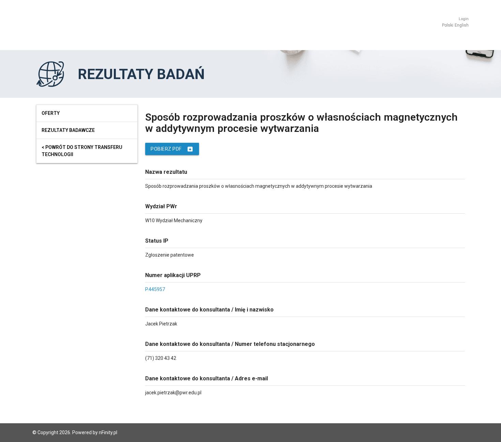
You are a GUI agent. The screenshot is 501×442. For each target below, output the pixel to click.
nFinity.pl (108, 432)
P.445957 (155, 289)
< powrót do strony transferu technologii (82, 150)
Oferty (51, 113)
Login (464, 19)
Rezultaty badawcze (68, 130)
